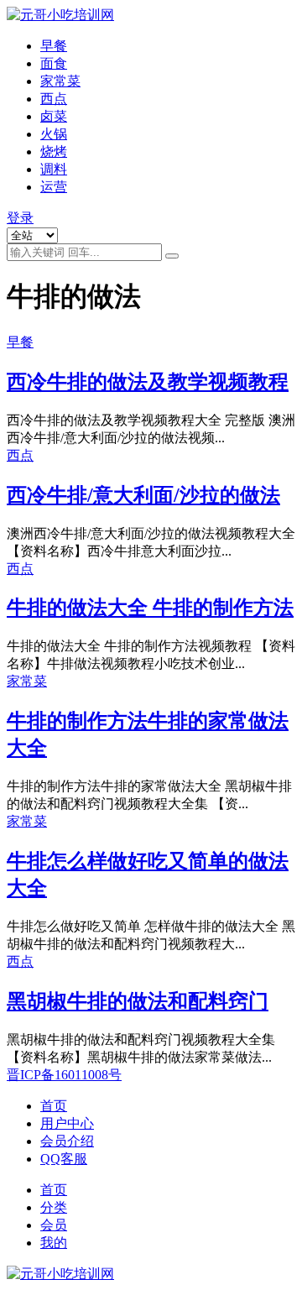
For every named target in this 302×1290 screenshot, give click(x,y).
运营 (53, 187)
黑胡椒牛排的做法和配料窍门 (137, 1001)
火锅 (53, 134)
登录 (20, 218)
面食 (53, 63)
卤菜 (53, 116)
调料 (53, 169)
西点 (53, 98)
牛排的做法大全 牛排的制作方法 (150, 608)
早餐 (53, 46)
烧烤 (53, 151)
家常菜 (60, 81)
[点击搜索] (172, 256)
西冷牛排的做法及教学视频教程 (148, 382)
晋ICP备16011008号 (64, 1075)
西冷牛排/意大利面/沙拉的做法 (143, 495)
